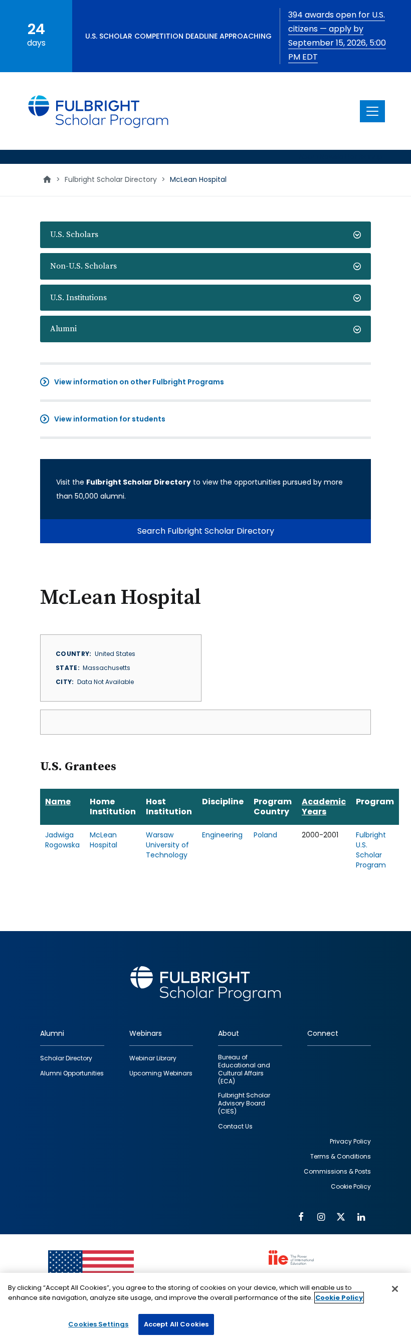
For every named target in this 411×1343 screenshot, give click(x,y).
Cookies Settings (98, 1324)
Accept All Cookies (176, 1324)
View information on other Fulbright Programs (139, 382)
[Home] (99, 111)
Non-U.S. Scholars (83, 266)
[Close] (395, 1289)
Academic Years (324, 806)
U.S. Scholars (74, 235)
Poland (265, 835)
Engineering (222, 835)
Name (58, 801)
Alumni (63, 329)
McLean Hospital (103, 840)
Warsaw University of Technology (167, 845)
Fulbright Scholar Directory (111, 179)
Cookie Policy (339, 1297)
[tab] (205, 234)
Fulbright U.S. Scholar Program (371, 850)
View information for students (109, 419)
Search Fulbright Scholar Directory (205, 531)
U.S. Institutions (78, 298)
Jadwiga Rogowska (62, 840)
